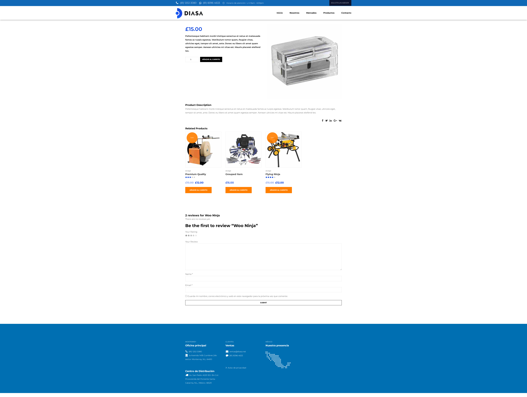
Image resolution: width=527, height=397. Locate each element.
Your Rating (191, 231)
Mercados (311, 13)
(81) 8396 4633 (211, 2)
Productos (328, 13)
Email (189, 285)
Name (189, 274)
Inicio (280, 13)
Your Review (191, 241)
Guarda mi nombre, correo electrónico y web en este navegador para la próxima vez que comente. (238, 296)
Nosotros (294, 13)
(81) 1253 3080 (188, 2)
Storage (188, 171)
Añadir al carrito (211, 59)
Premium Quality (195, 174)
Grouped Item (234, 174)
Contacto (346, 13)
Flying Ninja (273, 174)
